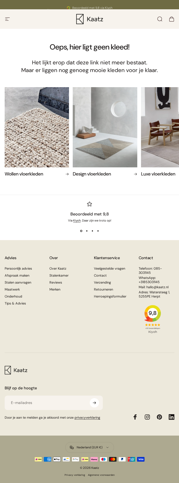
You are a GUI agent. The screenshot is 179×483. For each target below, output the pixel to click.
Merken (54, 289)
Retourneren (103, 289)
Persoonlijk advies (18, 268)
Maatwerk (12, 289)
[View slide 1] (81, 231)
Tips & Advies (15, 303)
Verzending (102, 282)
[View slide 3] (92, 231)
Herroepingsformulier (110, 296)
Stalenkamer (59, 275)
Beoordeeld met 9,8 (89, 214)
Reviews (55, 282)
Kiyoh (77, 220)
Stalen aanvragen (18, 282)
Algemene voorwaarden (101, 474)
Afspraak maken (17, 275)
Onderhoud (13, 296)
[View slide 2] (87, 231)
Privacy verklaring (75, 474)
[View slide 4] (98, 231)
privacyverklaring (87, 417)
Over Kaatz (57, 268)
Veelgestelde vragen (109, 268)
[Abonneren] (94, 402)
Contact (100, 275)
